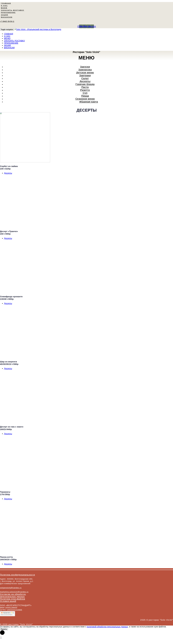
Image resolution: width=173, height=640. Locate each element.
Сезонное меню (85, 98)
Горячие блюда (85, 84)
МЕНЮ (4, 8)
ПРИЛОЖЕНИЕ (8, 12)
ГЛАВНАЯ (6, 3)
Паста (85, 87)
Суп (85, 93)
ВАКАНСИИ (6, 17)
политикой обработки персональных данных (107, 627)
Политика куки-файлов (12, 599)
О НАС (4, 5)
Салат (85, 78)
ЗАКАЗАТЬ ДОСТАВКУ (12, 10)
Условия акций (8, 601)
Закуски (85, 66)
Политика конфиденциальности (17, 574)
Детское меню (85, 72)
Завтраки (85, 75)
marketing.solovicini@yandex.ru (14, 592)
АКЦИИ (4, 15)
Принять (4, 629)
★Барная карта (88, 101)
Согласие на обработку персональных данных (13, 595)
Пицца (85, 95)
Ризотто (85, 90)
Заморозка (85, 69)
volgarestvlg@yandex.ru (11, 588)
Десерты (85, 81)
